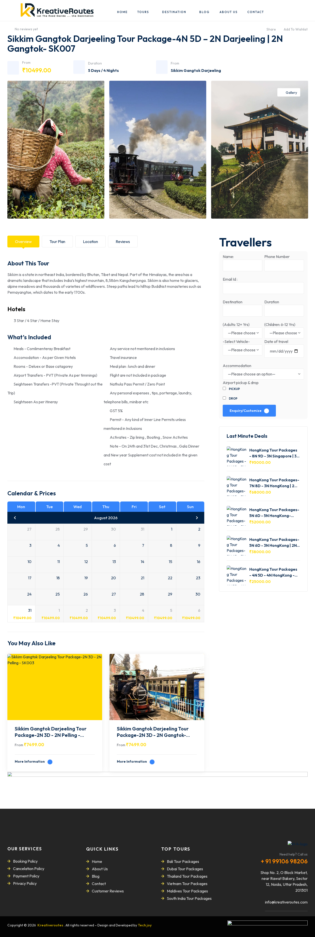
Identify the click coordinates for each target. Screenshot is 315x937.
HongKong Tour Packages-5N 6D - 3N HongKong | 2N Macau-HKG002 (274, 542)
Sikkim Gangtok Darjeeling (196, 70)
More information (30, 761)
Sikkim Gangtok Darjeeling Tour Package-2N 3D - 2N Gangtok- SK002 (153, 732)
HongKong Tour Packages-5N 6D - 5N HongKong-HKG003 (274, 512)
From (19, 745)
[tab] (23, 241)
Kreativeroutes (50, 925)
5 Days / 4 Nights (103, 70)
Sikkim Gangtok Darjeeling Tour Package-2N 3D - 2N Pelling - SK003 (51, 732)
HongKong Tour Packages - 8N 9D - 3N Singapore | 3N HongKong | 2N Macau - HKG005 (274, 453)
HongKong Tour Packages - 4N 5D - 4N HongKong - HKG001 (273, 572)
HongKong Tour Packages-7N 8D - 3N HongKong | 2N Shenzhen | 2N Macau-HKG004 (274, 482)
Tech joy (145, 925)
